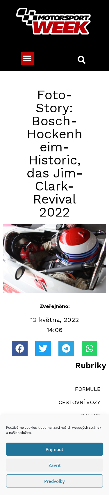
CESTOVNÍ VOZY (79, 402)
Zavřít (55, 465)
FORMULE (87, 389)
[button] (27, 58)
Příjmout (54, 449)
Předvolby (54, 481)
